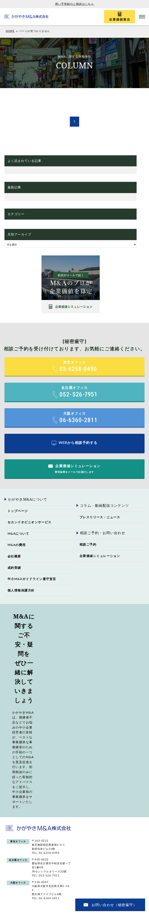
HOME (10, 31)
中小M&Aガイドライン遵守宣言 (32, 579)
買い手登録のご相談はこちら (74, 4)
